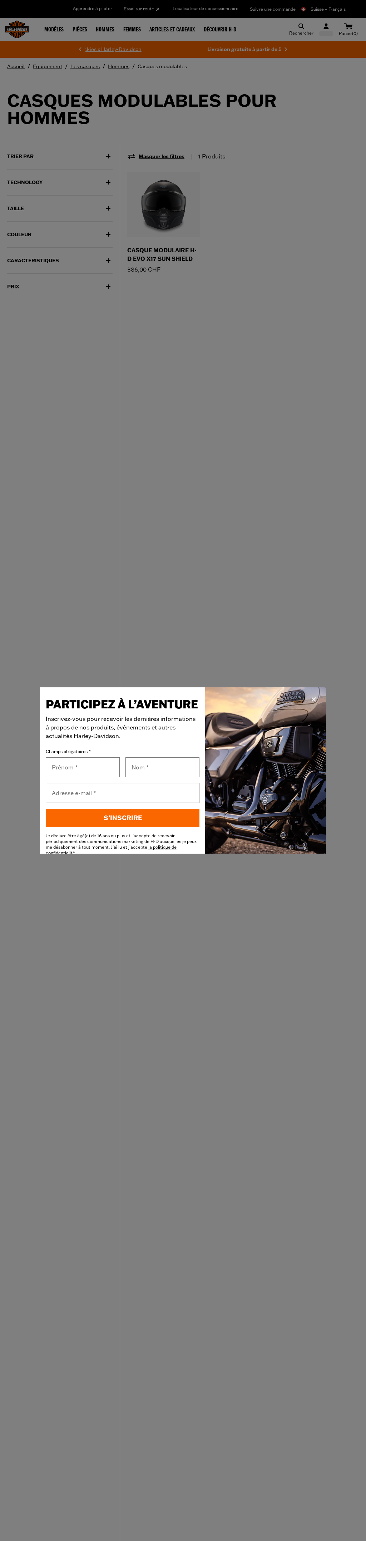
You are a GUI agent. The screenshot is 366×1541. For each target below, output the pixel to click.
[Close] (314, 699)
